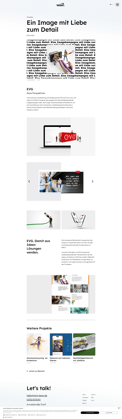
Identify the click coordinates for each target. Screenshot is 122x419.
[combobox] (118, 408)
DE (110, 4)
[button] (117, 4)
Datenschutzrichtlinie (7, 412)
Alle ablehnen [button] (109, 412)
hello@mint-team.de (37, 395)
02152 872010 (34, 399)
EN (113, 4)
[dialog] (61, 412)
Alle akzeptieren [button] (90, 412)
